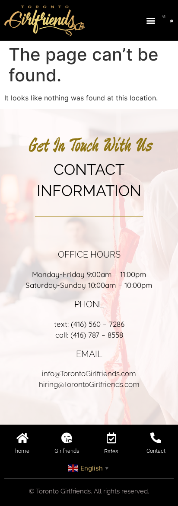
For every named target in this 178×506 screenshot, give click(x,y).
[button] (150, 20)
